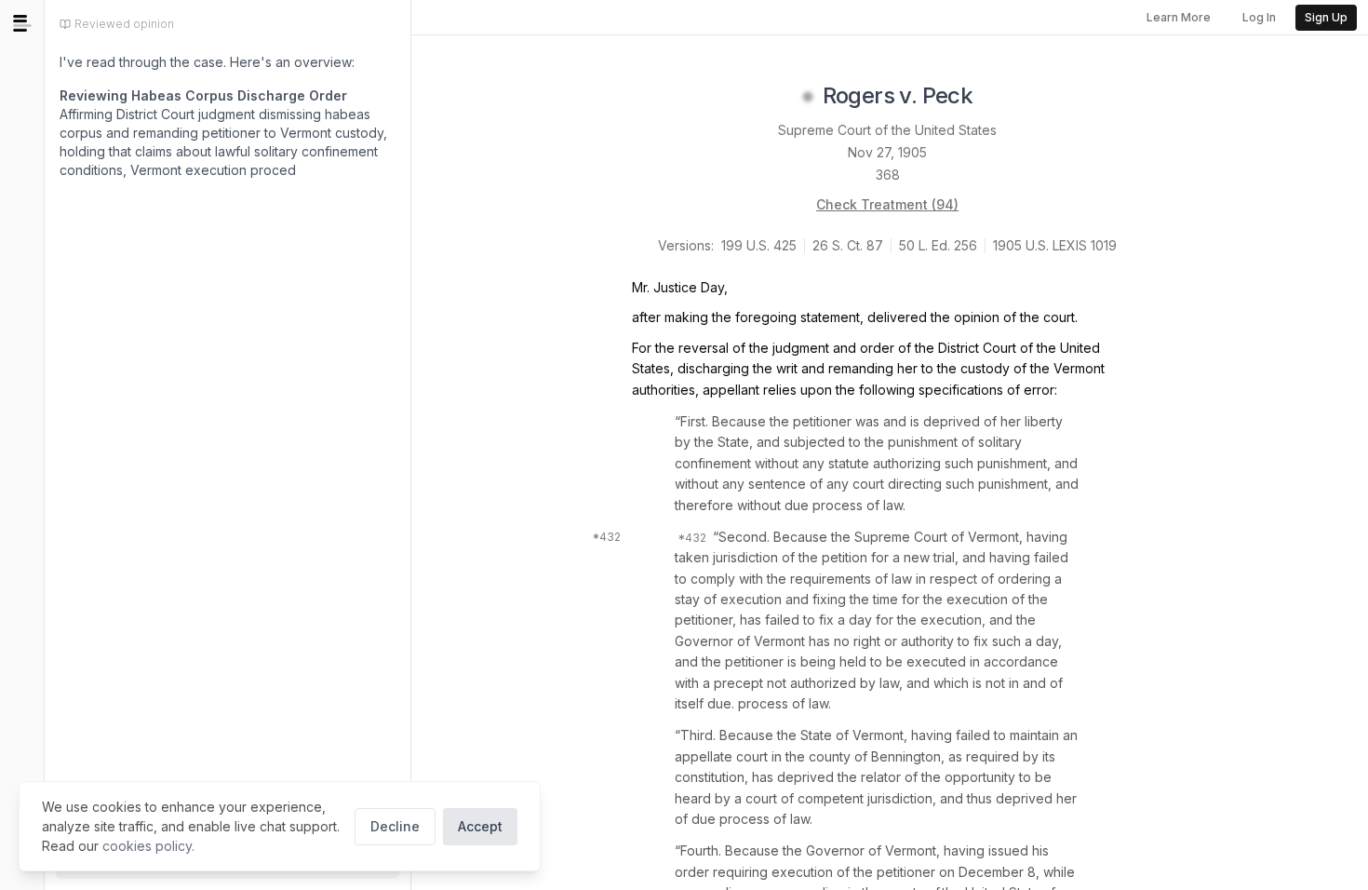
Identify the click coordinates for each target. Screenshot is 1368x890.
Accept (480, 826)
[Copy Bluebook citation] (993, 97)
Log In (1259, 17)
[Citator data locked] (807, 96)
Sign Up (1326, 17)
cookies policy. (148, 846)
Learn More (1179, 17)
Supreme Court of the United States (887, 130)
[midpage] (22, 23)
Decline (395, 826)
